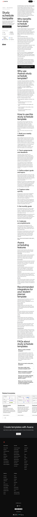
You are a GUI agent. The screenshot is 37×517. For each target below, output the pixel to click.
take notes (31, 193)
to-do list (24, 166)
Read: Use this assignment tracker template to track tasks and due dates (26, 67)
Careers (15, 480)
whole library (28, 301)
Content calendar (16, 449)
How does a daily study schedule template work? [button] (24, 368)
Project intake (15, 462)
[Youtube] (21, 509)
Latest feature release (6, 451)
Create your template (6, 26)
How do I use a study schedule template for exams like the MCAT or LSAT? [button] (25, 377)
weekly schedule (21, 144)
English (19, 505)
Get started (30, 1)
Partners (5, 492)
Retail (25, 459)
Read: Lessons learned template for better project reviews (25, 239)
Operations (25, 451)
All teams (25, 469)
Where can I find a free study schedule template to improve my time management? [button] (25, 382)
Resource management (6, 464)
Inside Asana (15, 482)
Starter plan (5, 454)
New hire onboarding (16, 454)
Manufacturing (26, 464)
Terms (17, 511)
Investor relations (16, 487)
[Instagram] (18, 509)
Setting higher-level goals (21, 214)
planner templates (28, 184)
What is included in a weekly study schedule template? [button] (25, 372)
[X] (15, 509)
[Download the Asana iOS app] (15, 515)
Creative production (16, 451)
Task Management (16, 464)
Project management (6, 462)
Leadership (15, 477)
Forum (4, 482)
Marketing (25, 449)
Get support (5, 477)
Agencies (25, 467)
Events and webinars (6, 485)
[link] (4, 8)
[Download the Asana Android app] (21, 515)
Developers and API (6, 490)
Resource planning (16, 459)
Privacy (15, 490)
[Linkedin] (17, 509)
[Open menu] (34, 1)
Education (25, 462)
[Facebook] (20, 509)
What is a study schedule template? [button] (24, 350)
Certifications (5, 480)
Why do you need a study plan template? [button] (25, 364)
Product (25, 454)
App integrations (6, 459)
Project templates (6, 487)
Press (14, 485)
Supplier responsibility (16, 492)
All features (5, 449)
